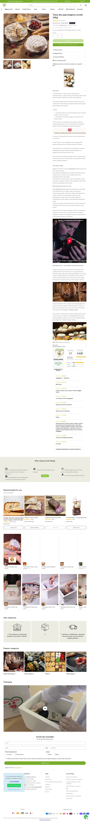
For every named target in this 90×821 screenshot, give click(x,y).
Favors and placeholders (72, 791)
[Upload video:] (45, 708)
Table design (70, 674)
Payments (47, 787)
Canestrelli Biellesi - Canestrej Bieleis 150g (76, 517)
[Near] (74, 5)
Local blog (80, 9)
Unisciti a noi (45, 763)
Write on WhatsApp (14, 785)
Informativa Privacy (18, 767)
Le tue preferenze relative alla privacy (50, 818)
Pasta (35, 9)
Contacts (82, 1)
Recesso (47, 791)
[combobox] (52, 5)
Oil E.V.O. (61, 9)
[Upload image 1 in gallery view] (8, 64)
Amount (54, 32)
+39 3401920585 (36, 787)
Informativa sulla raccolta (45, 819)
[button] (77, 5)
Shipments (67, 1)
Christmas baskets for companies (74, 779)
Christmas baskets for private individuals (73, 782)
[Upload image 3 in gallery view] (26, 64)
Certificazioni (69, 798)
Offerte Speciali (70, 9)
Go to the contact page (13, 789)
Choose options (34, 527)
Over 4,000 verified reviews (15, 1)
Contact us (45, 475)
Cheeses (17, 9)
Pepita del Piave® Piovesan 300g (53, 517)
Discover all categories (71, 777)
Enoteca (52, 9)
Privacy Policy (48, 789)
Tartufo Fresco (26, 9)
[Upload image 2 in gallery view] (17, 64)
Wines (44, 9)
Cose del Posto (10, 818)
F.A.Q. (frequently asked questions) (53, 782)
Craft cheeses (28, 674)
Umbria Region (69, 793)
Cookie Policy (40, 818)
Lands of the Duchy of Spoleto (73, 796)
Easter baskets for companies (73, 786)
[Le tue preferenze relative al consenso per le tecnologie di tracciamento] (87, 818)
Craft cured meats (9, 674)
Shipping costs (63, 25)
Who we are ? (48, 779)
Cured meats (9, 9)
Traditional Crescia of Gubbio (31, 517)
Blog (67, 788)
